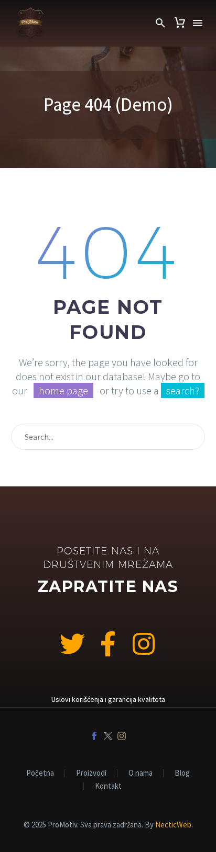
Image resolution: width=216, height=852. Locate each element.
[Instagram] (143, 643)
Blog (182, 773)
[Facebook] (94, 736)
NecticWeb (173, 825)
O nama (140, 773)
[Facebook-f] (108, 643)
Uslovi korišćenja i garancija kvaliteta (108, 699)
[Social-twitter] (72, 643)
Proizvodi (91, 773)
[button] (160, 23)
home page (63, 390)
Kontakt (108, 786)
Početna (40, 773)
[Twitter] (108, 736)
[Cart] (180, 23)
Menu (197, 23)
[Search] (192, 437)
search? (182, 390)
